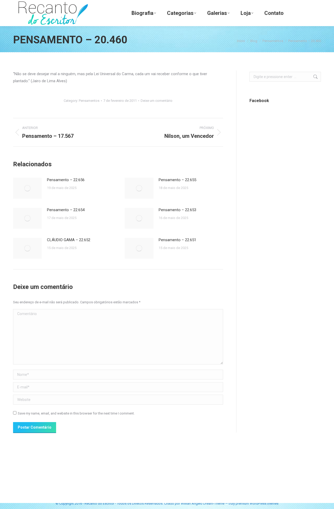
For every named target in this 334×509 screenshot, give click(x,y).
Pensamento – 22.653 (177, 210)
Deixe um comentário (156, 101)
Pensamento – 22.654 (66, 210)
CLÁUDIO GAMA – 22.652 (68, 240)
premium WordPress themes (257, 503)
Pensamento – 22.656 (66, 179)
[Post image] (27, 188)
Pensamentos (89, 101)
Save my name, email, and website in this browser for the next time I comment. (76, 413)
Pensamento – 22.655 (177, 179)
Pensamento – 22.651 (177, 240)
